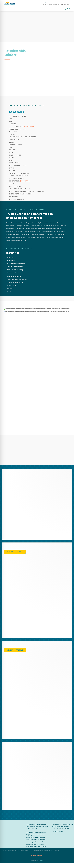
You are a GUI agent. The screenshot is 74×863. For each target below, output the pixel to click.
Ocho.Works (40, 860)
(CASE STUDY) (29, 126)
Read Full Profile (15, 552)
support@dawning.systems (51, 4)
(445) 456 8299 (65, 4)
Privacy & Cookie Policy (37, 855)
